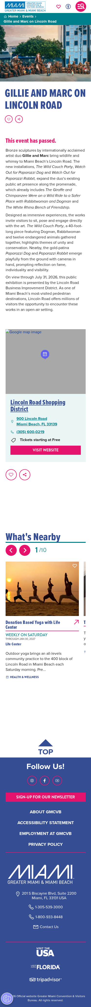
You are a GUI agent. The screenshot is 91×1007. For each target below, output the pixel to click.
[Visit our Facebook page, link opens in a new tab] (45, 780)
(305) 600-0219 (30, 432)
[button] (74, 565)
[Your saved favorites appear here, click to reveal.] (58, 6)
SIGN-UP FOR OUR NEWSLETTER (45, 797)
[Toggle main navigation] (80, 6)
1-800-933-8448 (49, 917)
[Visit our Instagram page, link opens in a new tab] (32, 780)
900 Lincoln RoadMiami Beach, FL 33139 (37, 421)
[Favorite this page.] (9, 119)
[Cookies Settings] (7, 999)
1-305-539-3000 (49, 907)
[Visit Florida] (45, 966)
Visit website (45, 450)
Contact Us (49, 926)
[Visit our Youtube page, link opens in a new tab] (57, 780)
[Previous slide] (11, 550)
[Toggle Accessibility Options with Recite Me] (68, 6)
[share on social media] (19, 119)
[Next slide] (24, 550)
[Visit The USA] (45, 952)
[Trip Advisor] (45, 979)
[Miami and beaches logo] (45, 874)
